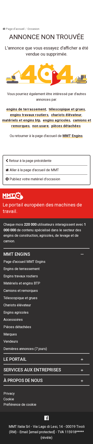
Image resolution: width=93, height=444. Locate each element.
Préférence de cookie (19, 404)
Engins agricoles (56, 120)
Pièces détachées (66, 126)
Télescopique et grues (67, 109)
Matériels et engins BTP (21, 120)
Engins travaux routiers (29, 115)
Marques (10, 334)
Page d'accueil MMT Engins (24, 262)
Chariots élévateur (66, 115)
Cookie (8, 399)
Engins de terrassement (26, 109)
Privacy (9, 393)
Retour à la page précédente (29, 161)
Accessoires (13, 320)
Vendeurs (10, 341)
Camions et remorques (20, 291)
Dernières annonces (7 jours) (25, 349)
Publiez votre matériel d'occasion (34, 179)
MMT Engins (73, 136)
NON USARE (40, 126)
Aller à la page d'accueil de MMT (34, 170)
